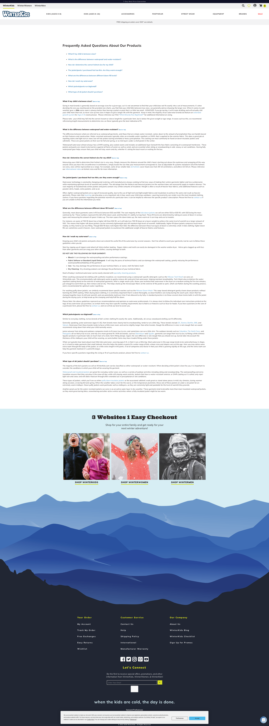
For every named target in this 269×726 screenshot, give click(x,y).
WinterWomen (24, 5)
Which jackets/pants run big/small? (82, 86)
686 (195, 323)
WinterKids (8, 5)
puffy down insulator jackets (113, 380)
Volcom (65, 325)
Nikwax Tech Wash (175, 277)
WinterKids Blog (179, 630)
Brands (243, 14)
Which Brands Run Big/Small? (131, 115)
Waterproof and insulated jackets (76, 372)
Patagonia (67, 333)
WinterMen (40, 5)
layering (88, 195)
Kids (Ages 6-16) (92, 14)
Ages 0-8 (81, 115)
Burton (184, 323)
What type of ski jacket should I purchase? (85, 92)
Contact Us (127, 624)
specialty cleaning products (125, 273)
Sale (260, 14)
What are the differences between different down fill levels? (92, 75)
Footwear (157, 14)
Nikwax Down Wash (144, 290)
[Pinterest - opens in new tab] (140, 659)
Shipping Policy (130, 636)
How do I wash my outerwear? (80, 81)
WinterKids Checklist (182, 636)
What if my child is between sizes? (82, 54)
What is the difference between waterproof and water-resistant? (94, 59)
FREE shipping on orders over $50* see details (135, 22)
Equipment (218, 14)
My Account (84, 624)
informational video (73, 169)
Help (123, 630)
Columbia (183, 331)
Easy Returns (85, 642)
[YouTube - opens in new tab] (146, 659)
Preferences (180, 718)
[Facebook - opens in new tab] (123, 659)
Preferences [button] (133, 719)
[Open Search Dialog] (243, 5)
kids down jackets (148, 213)
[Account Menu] (255, 5)
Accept (197, 718)
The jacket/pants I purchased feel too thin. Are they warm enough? (95, 70)
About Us (175, 624)
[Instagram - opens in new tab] (134, 659)
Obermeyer (139, 333)
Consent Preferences (134, 710)
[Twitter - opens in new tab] (128, 659)
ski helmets (135, 167)
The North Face (194, 331)
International (128, 642)
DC (179, 323)
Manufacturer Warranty (134, 649)
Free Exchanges (86, 636)
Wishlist (82, 649)
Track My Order (86, 630)
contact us (198, 197)
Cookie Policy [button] (90, 719)
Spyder (151, 333)
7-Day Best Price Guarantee (134, 1)
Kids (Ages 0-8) (53, 14)
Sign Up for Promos (181, 642)
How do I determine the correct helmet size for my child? (90, 65)
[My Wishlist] (249, 5)
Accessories (127, 14)
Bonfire (190, 323)
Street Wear (188, 14)
